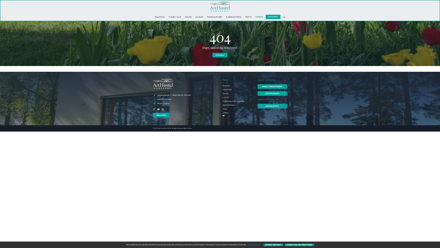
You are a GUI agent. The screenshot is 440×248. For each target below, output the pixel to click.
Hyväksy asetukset (273, 245)
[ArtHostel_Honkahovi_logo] (220, 2)
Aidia (190, 128)
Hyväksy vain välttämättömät (299, 245)
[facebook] (154, 109)
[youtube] (158, 109)
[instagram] (163, 109)
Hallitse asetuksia (254, 245)
